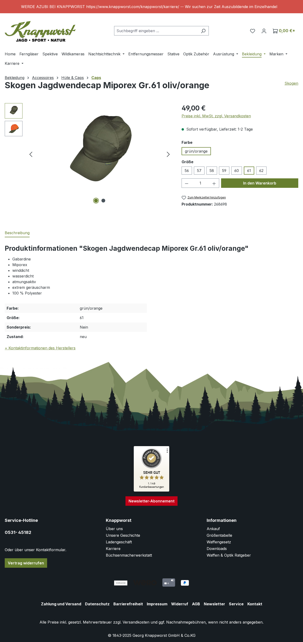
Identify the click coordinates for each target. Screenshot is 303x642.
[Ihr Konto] (264, 30)
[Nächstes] (168, 154)
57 (199, 170)
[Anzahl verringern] (187, 183)
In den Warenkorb (259, 183)
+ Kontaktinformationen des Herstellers (40, 348)
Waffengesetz (219, 542)
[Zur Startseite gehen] (40, 30)
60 (236, 170)
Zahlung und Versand (61, 604)
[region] (151, 6)
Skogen (291, 83)
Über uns (114, 528)
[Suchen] (203, 30)
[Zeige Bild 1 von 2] (96, 200)
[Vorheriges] (30, 154)
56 (187, 170)
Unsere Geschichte (123, 535)
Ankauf (213, 528)
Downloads (217, 548)
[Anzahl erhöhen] (214, 183)
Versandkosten (136, 622)
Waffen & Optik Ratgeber (229, 555)
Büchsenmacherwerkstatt (129, 555)
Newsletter (214, 604)
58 (211, 170)
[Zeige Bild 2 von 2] (103, 200)
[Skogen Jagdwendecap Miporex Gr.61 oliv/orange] (100, 154)
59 (224, 170)
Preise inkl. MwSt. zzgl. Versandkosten (216, 116)
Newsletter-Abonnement (151, 501)
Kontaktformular (50, 549)
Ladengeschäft (119, 542)
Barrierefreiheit (128, 604)
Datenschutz (97, 604)
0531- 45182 (18, 532)
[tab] (17, 233)
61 (249, 170)
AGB (196, 604)
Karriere (113, 548)
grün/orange (196, 151)
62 (261, 170)
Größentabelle (219, 535)
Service (236, 604)
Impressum (157, 604)
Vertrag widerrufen (26, 563)
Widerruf (179, 604)
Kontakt (254, 604)
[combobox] (156, 30)
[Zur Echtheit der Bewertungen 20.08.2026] (151, 490)
